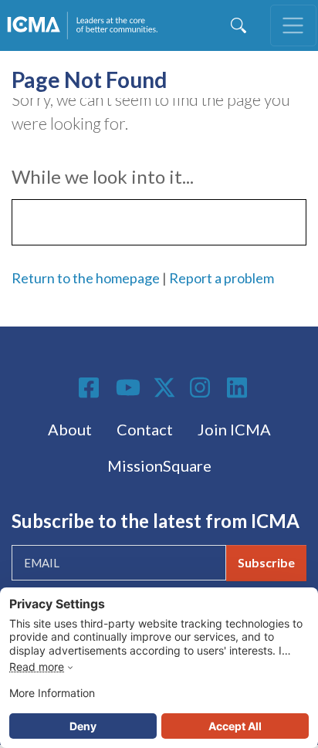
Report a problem (221, 277)
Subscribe (266, 562)
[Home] (85, 25)
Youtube (128, 388)
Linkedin (239, 387)
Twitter (165, 387)
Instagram (202, 387)
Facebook (91, 387)
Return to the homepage (86, 277)
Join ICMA (234, 429)
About (70, 429)
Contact (145, 429)
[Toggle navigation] (293, 25)
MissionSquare (159, 465)
